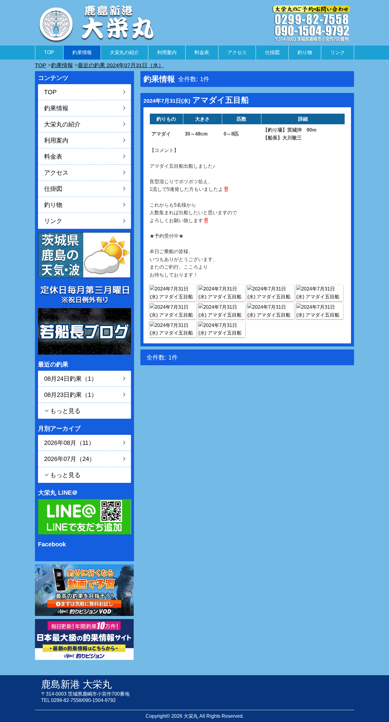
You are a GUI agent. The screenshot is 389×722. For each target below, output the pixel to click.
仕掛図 (272, 52)
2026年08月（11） (69, 442)
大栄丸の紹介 (124, 52)
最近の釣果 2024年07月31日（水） (121, 65)
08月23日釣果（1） (70, 394)
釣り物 (305, 52)
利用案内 (167, 52)
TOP (49, 52)
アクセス (237, 52)
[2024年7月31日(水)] (173, 293)
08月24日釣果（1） (70, 378)
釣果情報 (82, 52)
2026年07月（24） (69, 459)
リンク (337, 52)
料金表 (201, 52)
